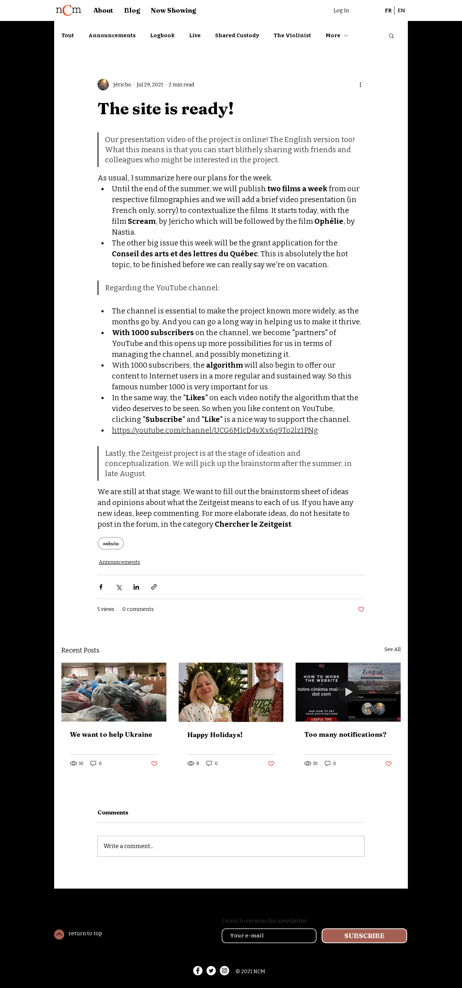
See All (392, 649)
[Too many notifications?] (348, 692)
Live (195, 35)
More (333, 35)
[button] (391, 35)
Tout (67, 35)
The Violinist (292, 35)
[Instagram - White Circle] (224, 970)
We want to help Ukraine (111, 734)
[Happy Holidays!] (231, 692)
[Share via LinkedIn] (136, 586)
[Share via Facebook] (100, 586)
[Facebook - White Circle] (197, 970)
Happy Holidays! (215, 735)
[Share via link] (154, 586)
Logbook (162, 35)
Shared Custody (237, 35)
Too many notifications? (345, 734)
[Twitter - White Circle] (211, 970)
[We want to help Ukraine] (113, 692)
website (111, 543)
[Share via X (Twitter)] (118, 586)
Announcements (112, 35)
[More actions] (360, 84)
